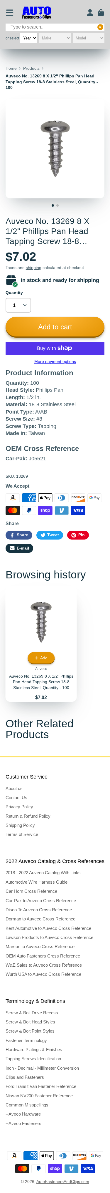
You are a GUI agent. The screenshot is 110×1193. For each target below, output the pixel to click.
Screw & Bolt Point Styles (30, 1030)
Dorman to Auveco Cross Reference (40, 918)
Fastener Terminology (26, 1040)
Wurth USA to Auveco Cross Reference (43, 974)
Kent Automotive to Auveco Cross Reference (48, 928)
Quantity (14, 292)
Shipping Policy (20, 825)
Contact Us (16, 797)
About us (14, 788)
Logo (36, 12)
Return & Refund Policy (28, 816)
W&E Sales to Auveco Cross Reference (44, 965)
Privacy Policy (19, 806)
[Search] (100, 27)
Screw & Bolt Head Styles (30, 1021)
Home (11, 68)
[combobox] (55, 27)
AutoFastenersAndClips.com (62, 1181)
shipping (33, 267)
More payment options (55, 361)
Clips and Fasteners (25, 1077)
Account (90, 12)
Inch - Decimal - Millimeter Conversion (42, 1068)
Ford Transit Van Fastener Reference (41, 1086)
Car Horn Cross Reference (31, 891)
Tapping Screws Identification (33, 1058)
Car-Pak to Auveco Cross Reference (41, 900)
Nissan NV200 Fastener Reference (39, 1095)
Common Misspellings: (28, 1104)
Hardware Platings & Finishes (34, 1049)
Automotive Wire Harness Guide (36, 882)
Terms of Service (22, 834)
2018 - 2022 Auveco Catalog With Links (43, 872)
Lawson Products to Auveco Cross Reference (49, 937)
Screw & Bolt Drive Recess (32, 1012)
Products (31, 68)
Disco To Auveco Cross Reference (39, 909)
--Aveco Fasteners (23, 1123)
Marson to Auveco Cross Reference (40, 946)
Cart (100, 12)
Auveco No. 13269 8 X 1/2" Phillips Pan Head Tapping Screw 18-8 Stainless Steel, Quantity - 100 (41, 643)
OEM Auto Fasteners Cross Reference (43, 955)
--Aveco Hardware (23, 1113)
